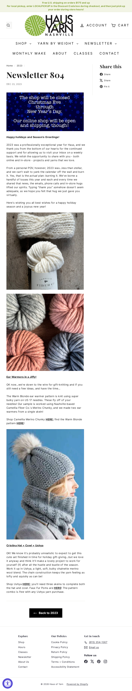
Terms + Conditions (63, 661)
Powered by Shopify (77, 684)
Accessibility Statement (65, 666)
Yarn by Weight (57, 43)
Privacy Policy (59, 647)
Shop (22, 43)
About (60, 53)
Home (10, 65)
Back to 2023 (48, 613)
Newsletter (99, 43)
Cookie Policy (59, 642)
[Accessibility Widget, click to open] (7, 683)
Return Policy (59, 652)
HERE (49, 419)
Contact (109, 53)
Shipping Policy (60, 657)
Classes (83, 53)
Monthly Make (29, 53)
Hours (21, 647)
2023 (20, 65)
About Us (23, 661)
